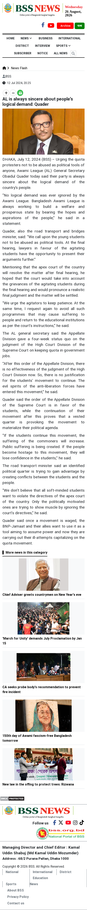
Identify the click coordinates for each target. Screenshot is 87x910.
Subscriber (22, 53)
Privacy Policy (18, 897)
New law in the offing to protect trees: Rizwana (38, 784)
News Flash (18, 68)
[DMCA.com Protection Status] (12, 798)
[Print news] (20, 93)
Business (45, 38)
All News (60, 53)
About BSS (15, 890)
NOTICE (42, 53)
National (12, 872)
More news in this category (26, 552)
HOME (10, 38)
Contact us (15, 903)
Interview (42, 45)
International (69, 38)
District (22, 45)
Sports (61, 45)
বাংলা (79, 25)
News (25, 38)
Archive (65, 25)
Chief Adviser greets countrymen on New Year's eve (41, 595)
